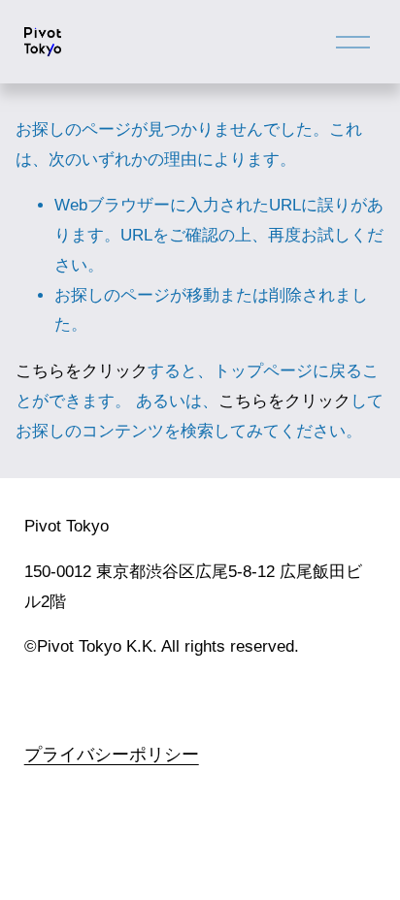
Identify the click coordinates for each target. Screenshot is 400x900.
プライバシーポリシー (111, 753)
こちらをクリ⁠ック (82, 371)
